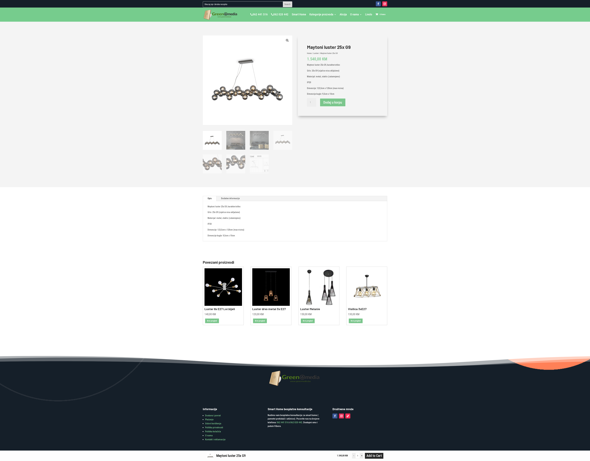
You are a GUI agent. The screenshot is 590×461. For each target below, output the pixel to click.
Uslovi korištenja (213, 423)
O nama (354, 14)
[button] (287, 40)
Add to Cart (374, 456)
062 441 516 (260, 14)
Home (309, 53)
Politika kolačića (213, 431)
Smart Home (299, 14)
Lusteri (316, 53)
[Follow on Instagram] (384, 3)
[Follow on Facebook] (378, 3)
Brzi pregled (212, 321)
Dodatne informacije (230, 198)
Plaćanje (209, 419)
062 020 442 (280, 14)
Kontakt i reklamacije (215, 439)
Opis (210, 198)
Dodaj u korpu (332, 102)
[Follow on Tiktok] (347, 416)
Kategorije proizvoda (321, 14)
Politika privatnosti (214, 427)
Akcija (343, 14)
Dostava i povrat (213, 415)
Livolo (368, 14)
